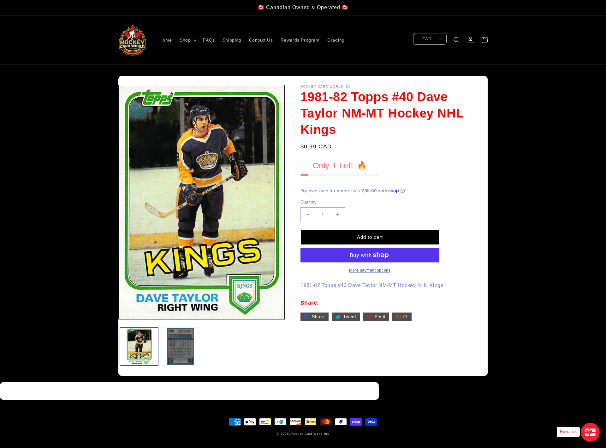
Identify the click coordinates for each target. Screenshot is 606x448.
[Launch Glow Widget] (590, 432)
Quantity (308, 202)
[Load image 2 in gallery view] (180, 346)
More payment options (369, 270)
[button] (187, 40)
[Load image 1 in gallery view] (139, 346)
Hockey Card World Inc (310, 433)
